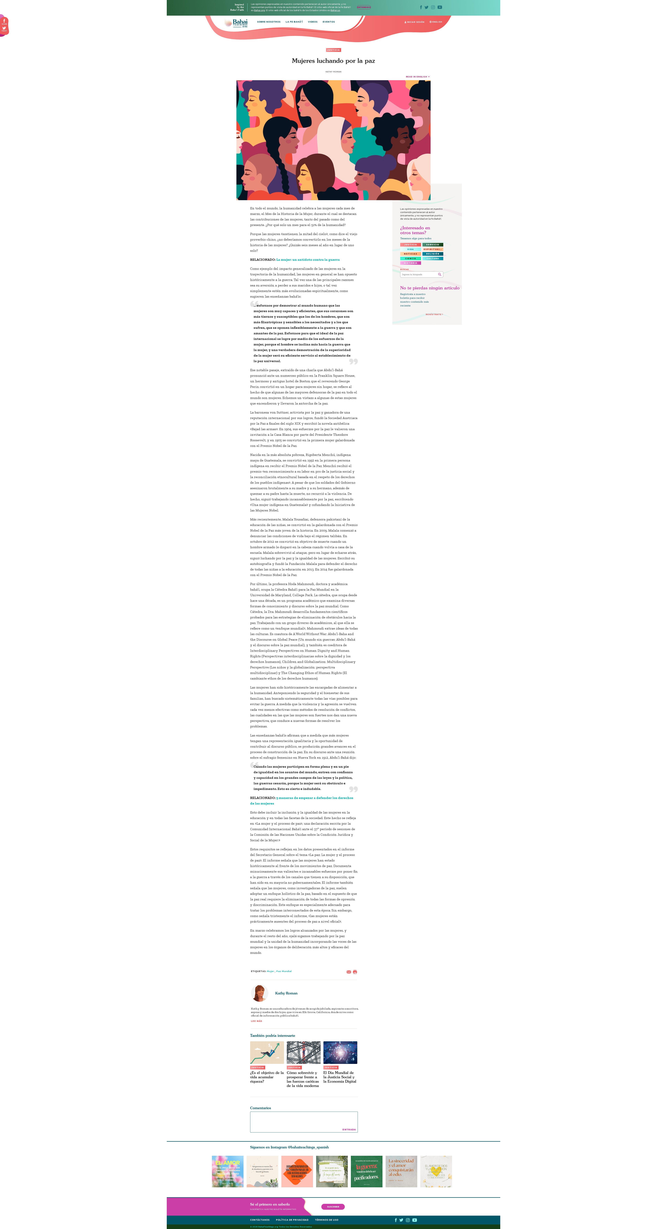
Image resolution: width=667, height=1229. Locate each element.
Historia (410, 263)
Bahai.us (335, 10)
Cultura (433, 258)
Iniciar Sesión (415, 22)
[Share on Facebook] (4, 21)
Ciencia (410, 258)
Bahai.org (259, 10)
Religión (432, 253)
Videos (313, 22)
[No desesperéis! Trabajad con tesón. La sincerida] (403, 1171)
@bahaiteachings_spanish (308, 1147)
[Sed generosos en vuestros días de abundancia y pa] (262, 1171)
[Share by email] (349, 971)
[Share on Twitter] (4, 28)
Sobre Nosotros (269, 22)
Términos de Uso (326, 1220)
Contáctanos (260, 1220)
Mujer (270, 971)
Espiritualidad (433, 249)
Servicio (432, 244)
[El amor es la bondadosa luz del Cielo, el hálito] (228, 1171)
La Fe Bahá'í (294, 22)
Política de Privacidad (292, 1220)
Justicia (333, 50)
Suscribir (333, 1206)
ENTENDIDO (364, 7)
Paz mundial (284, 971)
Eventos (329, 22)
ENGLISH (437, 22)
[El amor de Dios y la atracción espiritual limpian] (437, 1171)
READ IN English (416, 76)
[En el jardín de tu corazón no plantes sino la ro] (333, 1171)
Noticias (410, 253)
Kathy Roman (286, 993)
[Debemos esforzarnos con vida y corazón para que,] (297, 1171)
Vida (410, 249)
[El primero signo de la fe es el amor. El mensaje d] (368, 1171)
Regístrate (434, 314)
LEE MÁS (256, 1021)
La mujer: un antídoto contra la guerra (308, 259)
